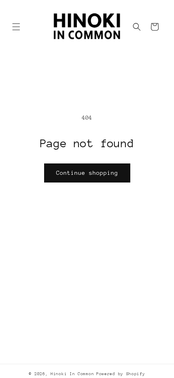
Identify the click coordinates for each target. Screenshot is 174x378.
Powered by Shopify (120, 374)
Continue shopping (87, 173)
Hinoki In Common (72, 374)
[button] (16, 27)
